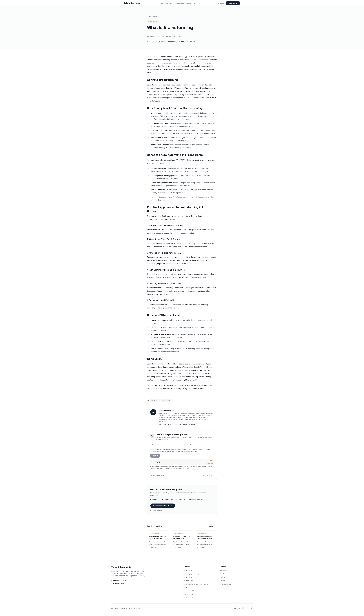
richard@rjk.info (118, 583)
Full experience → (175, 424)
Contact (222, 581)
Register (155, 456)
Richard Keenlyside (132, 3)
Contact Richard (232, 3)
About (162, 3)
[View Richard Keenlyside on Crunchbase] (247, 608)
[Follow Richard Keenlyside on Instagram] (212, 475)
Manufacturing (188, 594)
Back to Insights (154, 16)
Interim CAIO (187, 587)
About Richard (224, 570)
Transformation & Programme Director (196, 584)
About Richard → (164, 424)
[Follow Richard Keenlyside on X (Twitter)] (208, 475)
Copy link (192, 41)
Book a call (221, 3)
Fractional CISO (180, 499)
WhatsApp (173, 41)
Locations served (225, 584)
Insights (188, 3)
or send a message (156, 510)
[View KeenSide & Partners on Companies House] (251, 608)
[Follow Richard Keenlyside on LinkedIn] (203, 475)
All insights (212, 526)
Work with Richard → (189, 424)
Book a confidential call (161, 506)
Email (182, 41)
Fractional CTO (167, 499)
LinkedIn (163, 41)
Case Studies (180, 3)
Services (169, 3)
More (194, 3)
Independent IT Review (195, 499)
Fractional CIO (155, 499)
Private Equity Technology (192, 574)
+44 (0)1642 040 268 (120, 580)
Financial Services (189, 598)
